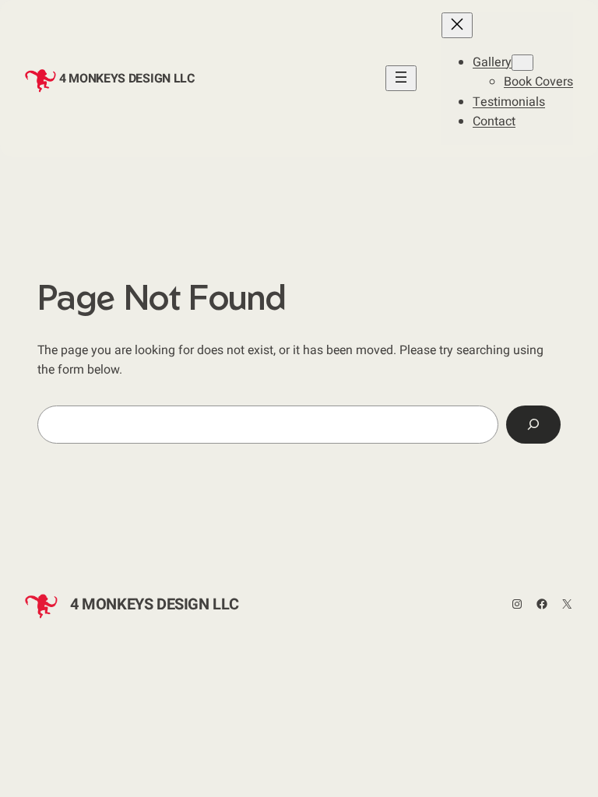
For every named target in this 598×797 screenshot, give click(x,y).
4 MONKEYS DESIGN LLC (127, 78)
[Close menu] (457, 25)
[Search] (533, 425)
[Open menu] (401, 78)
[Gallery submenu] (522, 62)
